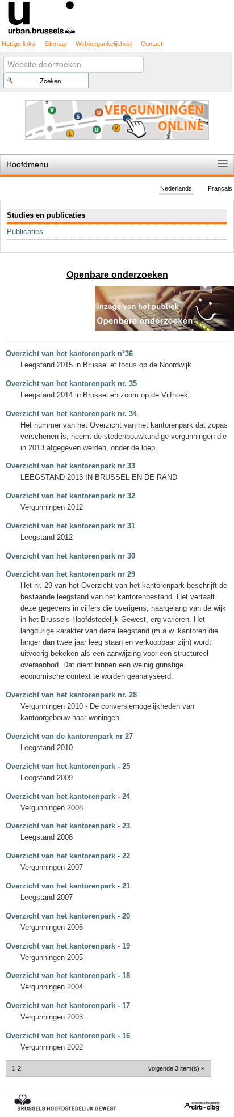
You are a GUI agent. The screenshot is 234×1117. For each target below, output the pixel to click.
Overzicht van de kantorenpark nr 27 (69, 736)
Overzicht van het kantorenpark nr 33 (70, 466)
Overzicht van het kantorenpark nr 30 (70, 556)
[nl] (117, 17)
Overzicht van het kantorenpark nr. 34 (71, 413)
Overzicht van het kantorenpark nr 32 (70, 496)
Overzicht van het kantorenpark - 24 (68, 796)
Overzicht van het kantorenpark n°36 (69, 353)
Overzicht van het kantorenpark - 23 (68, 826)
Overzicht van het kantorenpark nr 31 (70, 526)
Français (220, 188)
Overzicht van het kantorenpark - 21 (68, 886)
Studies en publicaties (46, 215)
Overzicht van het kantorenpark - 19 (68, 946)
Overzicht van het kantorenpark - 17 (68, 1005)
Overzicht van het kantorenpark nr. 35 (71, 383)
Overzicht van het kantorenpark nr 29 (70, 574)
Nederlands (176, 188)
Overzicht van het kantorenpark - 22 (68, 856)
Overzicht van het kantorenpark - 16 (68, 1035)
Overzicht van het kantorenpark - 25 (68, 766)
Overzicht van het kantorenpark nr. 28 (71, 695)
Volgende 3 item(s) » (176, 1068)
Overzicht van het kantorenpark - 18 (68, 975)
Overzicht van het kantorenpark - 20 (68, 916)
